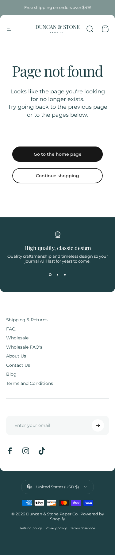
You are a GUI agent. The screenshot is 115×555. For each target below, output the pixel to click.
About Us (16, 356)
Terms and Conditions (29, 383)
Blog (11, 374)
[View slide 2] (57, 274)
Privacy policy (56, 528)
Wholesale (17, 338)
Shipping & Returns (27, 319)
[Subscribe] (98, 425)
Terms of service (82, 528)
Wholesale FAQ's (24, 347)
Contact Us (18, 365)
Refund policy (31, 528)
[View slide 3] (65, 274)
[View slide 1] (50, 274)
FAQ (11, 329)
